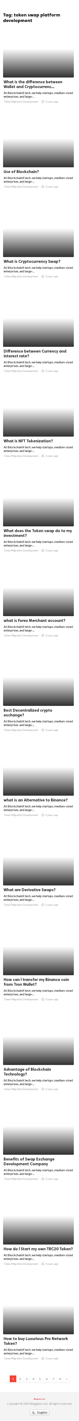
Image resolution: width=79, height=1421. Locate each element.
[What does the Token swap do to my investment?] (38, 516)
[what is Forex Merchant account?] (38, 606)
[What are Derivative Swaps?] (38, 875)
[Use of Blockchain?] (38, 157)
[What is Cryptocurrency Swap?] (38, 247)
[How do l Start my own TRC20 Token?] (38, 1234)
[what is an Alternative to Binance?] (38, 785)
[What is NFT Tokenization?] (38, 426)
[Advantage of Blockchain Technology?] (38, 1055)
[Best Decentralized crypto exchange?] (38, 695)
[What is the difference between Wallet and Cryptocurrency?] (38, 67)
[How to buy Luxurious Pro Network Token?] (38, 1324)
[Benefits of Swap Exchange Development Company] (38, 1144)
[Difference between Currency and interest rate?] (38, 336)
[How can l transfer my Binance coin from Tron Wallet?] (38, 965)
